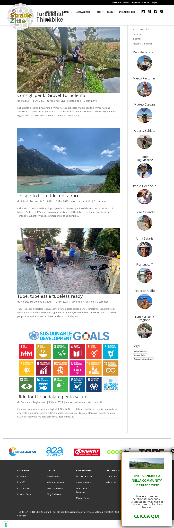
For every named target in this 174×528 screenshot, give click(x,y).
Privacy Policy (140, 351)
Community (115, 3)
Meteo (126, 3)
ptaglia (25, 100)
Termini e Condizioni (143, 359)
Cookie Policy (140, 355)
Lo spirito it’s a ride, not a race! (49, 196)
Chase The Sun (83, 482)
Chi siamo (22, 476)
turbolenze (53, 100)
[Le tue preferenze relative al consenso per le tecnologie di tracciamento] (6, 525)
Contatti (145, 3)
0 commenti (90, 100)
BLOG (109, 12)
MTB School (111, 476)
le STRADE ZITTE (84, 476)
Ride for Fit (111, 482)
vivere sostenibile (71, 100)
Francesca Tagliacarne (33, 402)
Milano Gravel (83, 497)
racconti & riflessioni (82, 301)
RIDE (99, 12)
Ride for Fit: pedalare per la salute (52, 397)
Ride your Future (55, 482)
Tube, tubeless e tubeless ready (50, 296)
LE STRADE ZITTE (83, 12)
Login (154, 3)
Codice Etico (23, 488)
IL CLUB (65, 12)
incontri (137, 38)
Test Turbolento (55, 488)
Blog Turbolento (55, 494)
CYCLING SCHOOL (127, 12)
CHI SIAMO (51, 12)
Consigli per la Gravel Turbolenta (51, 95)
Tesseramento (54, 476)
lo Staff (20, 482)
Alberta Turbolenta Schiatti (36, 201)
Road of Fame (24, 494)
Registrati (136, 3)
